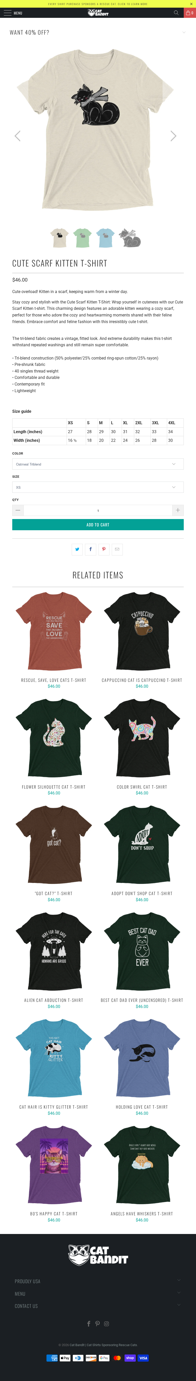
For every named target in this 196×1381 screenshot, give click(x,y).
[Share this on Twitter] (77, 549)
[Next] (172, 136)
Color (17, 453)
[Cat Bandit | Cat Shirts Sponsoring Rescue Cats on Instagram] (107, 1324)
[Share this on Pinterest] (104, 549)
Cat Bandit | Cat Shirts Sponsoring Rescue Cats (103, 1345)
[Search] (178, 12)
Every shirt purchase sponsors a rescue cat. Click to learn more (98, 4)
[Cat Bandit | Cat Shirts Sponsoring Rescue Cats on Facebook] (89, 1324)
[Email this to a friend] (117, 549)
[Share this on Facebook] (90, 549)
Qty (15, 500)
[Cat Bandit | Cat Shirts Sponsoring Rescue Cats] (98, 13)
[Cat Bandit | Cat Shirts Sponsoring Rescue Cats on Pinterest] (98, 1324)
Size (15, 477)
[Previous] (18, 136)
